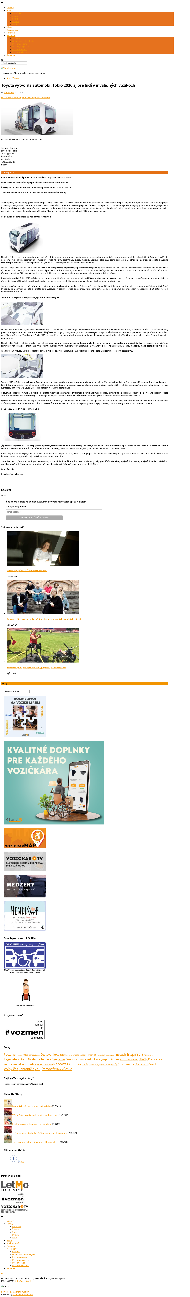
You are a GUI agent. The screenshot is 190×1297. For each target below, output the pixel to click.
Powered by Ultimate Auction (15, 1291)
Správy (10, 10)
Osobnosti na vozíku (79, 1059)
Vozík (153, 1064)
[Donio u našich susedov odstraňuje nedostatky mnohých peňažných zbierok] (43, 613)
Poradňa (11, 32)
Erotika (76, 1055)
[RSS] (21, 1161)
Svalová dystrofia (97, 1064)
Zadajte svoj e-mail (16, 506)
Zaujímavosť (44, 1069)
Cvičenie (16, 38)
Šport (15, 18)
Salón (85, 1064)
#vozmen (11, 55)
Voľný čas (11, 1069)
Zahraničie (45, 97)
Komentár (148, 1055)
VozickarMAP (13, 29)
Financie (92, 1054)
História (107, 1055)
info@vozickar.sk (23, 1281)
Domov (10, 7)
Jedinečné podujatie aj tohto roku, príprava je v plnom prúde (36, 667)
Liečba (24, 1059)
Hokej (113, 1055)
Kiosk (9, 27)
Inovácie (9, 97)
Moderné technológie (43, 1059)
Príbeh (15, 21)
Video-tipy (11, 35)
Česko (67, 1069)
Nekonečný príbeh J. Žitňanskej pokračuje (27, 570)
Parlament (133, 1059)
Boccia (37, 1055)
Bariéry (32, 1055)
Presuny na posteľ (20, 46)
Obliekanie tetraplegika (23, 41)
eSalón (83, 1054)
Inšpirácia (135, 1054)
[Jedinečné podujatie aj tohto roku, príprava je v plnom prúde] (43, 661)
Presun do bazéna (20, 52)
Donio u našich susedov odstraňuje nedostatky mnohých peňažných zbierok (44, 619)
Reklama (48, 1064)
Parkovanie (124, 1060)
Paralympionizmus (22, 97)
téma (137, 1064)
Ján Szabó (9, 92)
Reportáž (35, 97)
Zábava (15, 16)
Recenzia (39, 1064)
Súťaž (116, 1064)
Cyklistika (69, 1055)
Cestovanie (48, 1054)
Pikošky (143, 1059)
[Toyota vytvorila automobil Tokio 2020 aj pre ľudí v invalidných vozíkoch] (37, 134)
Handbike (100, 1055)
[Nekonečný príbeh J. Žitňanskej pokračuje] (43, 564)
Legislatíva (11, 1059)
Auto (9, 78)
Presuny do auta (19, 43)
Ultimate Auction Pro (23, 1294)
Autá (14, 24)
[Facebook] (13, 1161)
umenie (144, 1064)
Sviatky (109, 1064)
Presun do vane (19, 49)
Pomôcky (16, 13)
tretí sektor (127, 1064)
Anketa (20, 1055)
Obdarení (61, 1060)
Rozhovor (75, 1064)
